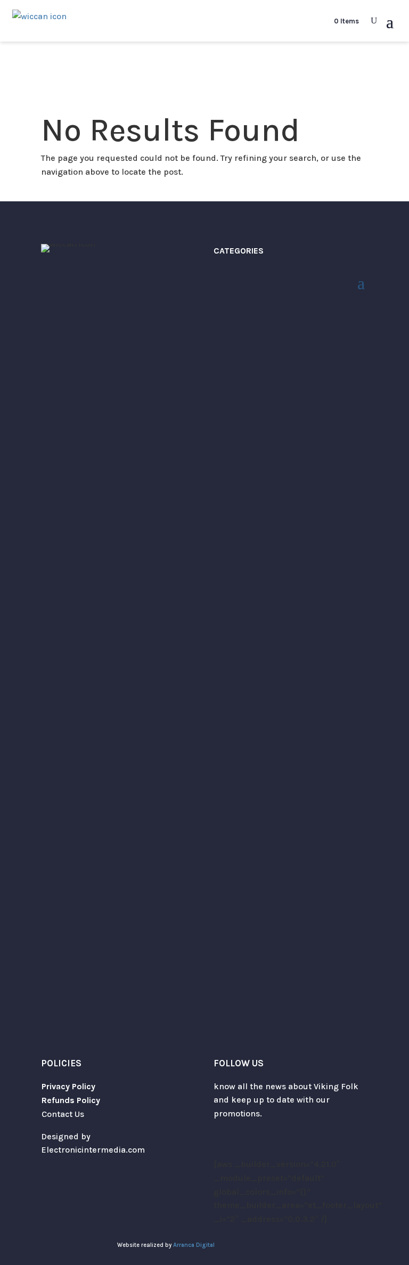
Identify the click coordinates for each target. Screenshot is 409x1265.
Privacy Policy (68, 1086)
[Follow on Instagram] (243, 1144)
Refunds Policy (71, 1100)
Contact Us (63, 1114)
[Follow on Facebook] (264, 1144)
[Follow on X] (222, 1144)
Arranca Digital (194, 1245)
